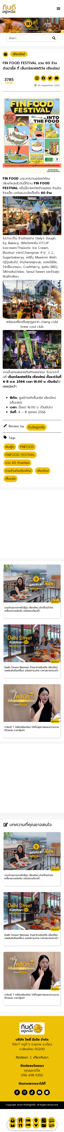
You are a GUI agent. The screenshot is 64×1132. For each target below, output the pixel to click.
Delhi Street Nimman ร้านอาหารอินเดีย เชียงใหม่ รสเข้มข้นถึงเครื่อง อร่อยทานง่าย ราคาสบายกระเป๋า (31, 669)
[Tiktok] (32, 1092)
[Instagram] (24, 1092)
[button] (58, 8)
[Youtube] (39, 1092)
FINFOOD (27, 446)
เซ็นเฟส (10, 478)
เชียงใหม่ (19, 54)
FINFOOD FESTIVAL (20, 454)
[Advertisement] (32, 523)
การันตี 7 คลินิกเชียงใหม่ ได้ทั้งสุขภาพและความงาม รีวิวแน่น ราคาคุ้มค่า (31, 729)
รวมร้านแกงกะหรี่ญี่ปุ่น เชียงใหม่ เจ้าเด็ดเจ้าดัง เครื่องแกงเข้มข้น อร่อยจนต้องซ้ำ (28, 609)
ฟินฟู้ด (9, 446)
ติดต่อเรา (22, 1057)
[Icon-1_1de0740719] (47, 1092)
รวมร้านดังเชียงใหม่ (18, 470)
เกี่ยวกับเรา (40, 1057)
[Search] (53, 38)
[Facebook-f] (17, 1092)
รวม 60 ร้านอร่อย (17, 462)
